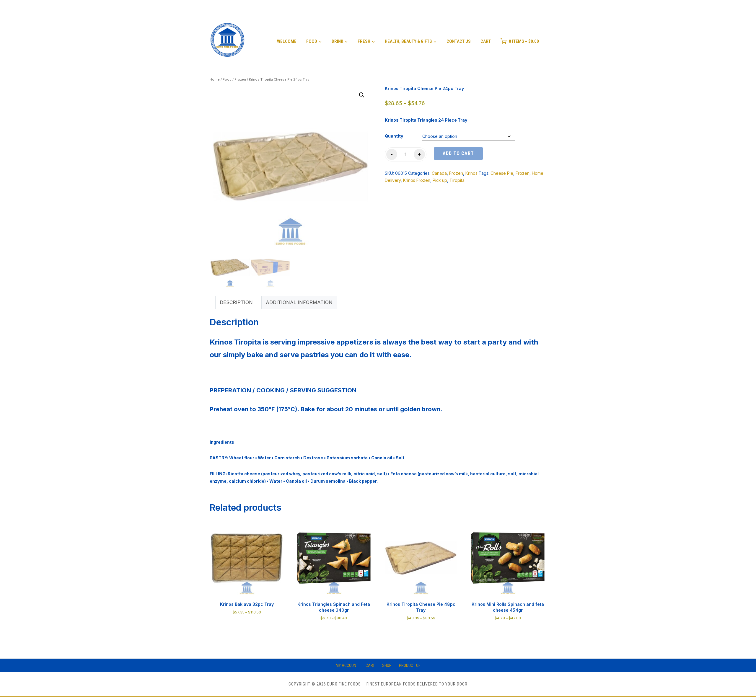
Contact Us (459, 41)
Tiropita (457, 180)
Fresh (364, 41)
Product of (409, 665)
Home (215, 79)
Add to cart (458, 153)
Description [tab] (236, 302)
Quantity (394, 135)
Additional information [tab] (299, 302)
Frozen (240, 79)
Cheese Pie (502, 173)
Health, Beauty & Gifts (408, 41)
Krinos (471, 173)
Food (311, 41)
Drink (337, 41)
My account (347, 665)
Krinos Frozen (416, 180)
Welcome (286, 41)
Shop (387, 665)
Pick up (440, 180)
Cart (485, 41)
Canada (439, 173)
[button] (361, 95)
